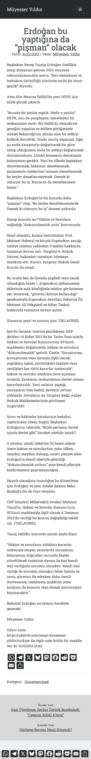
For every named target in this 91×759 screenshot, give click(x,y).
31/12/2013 (30, 54)
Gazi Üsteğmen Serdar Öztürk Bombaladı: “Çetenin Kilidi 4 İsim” (45, 712)
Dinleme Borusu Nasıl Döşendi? (45, 729)
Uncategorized (37, 681)
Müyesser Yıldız (24, 9)
